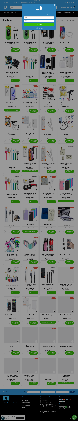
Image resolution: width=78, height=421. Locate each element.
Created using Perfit (39, 28)
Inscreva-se (39, 24)
